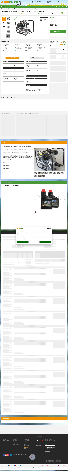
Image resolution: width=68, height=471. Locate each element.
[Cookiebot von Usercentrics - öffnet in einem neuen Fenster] (47, 228)
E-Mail (46, 444)
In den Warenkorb (58, 31)
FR (41, 440)
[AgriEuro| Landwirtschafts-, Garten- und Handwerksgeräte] (11, 2)
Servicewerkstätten (26, 440)
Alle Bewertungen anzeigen (38, 445)
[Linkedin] (11, 457)
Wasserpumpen (10, 8)
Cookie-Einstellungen (15, 443)
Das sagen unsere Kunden (39, 442)
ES (43, 440)
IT (38, 440)
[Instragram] (8, 457)
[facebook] (3, 457)
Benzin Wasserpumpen (15, 8)
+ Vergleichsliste (13, 57)
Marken (3, 438)
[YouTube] (6, 457)
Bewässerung (5, 8)
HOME (2, 8)
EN (36, 440)
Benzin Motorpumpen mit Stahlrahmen (24, 8)
